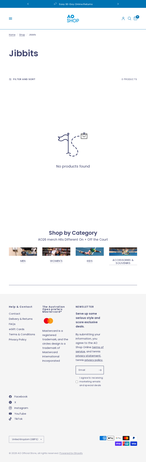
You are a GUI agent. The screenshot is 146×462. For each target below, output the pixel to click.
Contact (14, 313)
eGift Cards (16, 329)
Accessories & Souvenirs (123, 261)
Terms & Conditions (22, 334)
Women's (56, 260)
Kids (90, 260)
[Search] (129, 18)
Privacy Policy (17, 339)
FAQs (12, 324)
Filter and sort (24, 79)
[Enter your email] (100, 370)
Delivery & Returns (21, 319)
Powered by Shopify (71, 453)
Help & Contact (21, 307)
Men (23, 260)
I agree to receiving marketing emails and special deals (91, 381)
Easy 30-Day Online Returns (76, 4)
